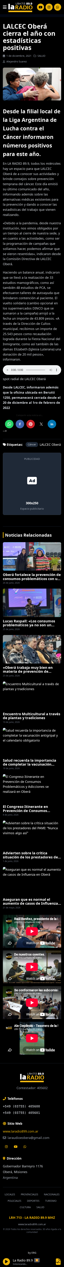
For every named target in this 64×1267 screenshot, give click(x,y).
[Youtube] (15, 1146)
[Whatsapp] (24, 1146)
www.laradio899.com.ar (20, 1131)
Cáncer (32, 444)
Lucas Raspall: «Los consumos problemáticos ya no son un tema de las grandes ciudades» (30, 625)
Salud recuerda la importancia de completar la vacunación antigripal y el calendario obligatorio (29, 766)
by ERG (32, 1252)
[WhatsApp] (57, 7)
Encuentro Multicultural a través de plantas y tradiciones (31, 715)
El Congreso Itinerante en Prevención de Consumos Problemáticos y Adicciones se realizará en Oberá (29, 812)
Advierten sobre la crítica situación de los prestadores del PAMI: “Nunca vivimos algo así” (31, 857)
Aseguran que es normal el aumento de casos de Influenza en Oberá (30, 903)
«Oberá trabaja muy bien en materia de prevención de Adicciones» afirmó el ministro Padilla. (30, 673)
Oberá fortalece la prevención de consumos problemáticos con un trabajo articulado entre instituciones (32, 580)
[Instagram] (40, 7)
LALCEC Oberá (50, 444)
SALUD (41, 55)
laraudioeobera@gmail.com (28, 1138)
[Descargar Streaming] (58, 1261)
